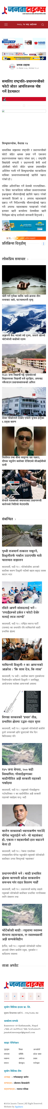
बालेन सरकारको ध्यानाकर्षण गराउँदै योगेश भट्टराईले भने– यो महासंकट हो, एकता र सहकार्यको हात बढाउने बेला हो (23, 838)
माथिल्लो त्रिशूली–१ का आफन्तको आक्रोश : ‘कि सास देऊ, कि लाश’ (22, 667)
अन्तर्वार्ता (36, 1050)
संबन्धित (7, 519)
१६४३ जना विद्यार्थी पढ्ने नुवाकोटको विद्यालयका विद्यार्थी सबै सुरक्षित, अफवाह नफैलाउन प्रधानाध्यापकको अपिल (22, 379)
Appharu (19, 1107)
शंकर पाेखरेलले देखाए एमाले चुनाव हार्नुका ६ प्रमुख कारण (23, 420)
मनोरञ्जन (36, 1063)
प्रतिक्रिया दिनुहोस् (14, 243)
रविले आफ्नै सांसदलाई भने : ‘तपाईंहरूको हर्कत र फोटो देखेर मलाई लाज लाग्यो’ (20, 612)
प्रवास (35, 1059)
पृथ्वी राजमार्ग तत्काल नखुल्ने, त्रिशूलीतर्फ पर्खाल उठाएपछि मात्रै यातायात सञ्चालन (22, 555)
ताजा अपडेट (10, 965)
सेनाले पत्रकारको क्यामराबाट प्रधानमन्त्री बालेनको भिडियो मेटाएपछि (21, 502)
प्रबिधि (21, 1054)
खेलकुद (22, 1063)
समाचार (6, 1054)
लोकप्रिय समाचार (13, 259)
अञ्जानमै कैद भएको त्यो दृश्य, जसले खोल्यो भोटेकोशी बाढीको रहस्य (23, 337)
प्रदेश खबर (37, 1054)
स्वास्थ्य (6, 1059)
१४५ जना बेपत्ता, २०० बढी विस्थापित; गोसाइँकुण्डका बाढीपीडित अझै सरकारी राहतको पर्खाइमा (21, 776)
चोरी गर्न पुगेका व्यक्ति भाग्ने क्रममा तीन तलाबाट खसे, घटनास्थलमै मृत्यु (21, 298)
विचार (21, 1050)
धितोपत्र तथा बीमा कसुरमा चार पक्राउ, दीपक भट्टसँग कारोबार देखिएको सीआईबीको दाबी (24, 461)
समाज (6, 1063)
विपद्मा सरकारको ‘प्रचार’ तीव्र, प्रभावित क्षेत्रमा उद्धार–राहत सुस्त (21, 720)
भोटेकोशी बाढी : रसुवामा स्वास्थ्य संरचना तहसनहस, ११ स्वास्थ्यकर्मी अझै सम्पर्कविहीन (22, 935)
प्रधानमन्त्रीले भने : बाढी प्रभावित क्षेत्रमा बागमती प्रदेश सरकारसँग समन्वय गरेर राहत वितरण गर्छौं (21, 878)
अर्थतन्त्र (21, 1059)
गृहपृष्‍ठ (6, 1050)
